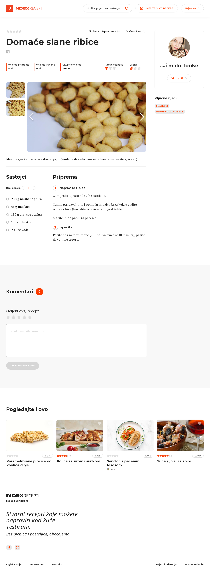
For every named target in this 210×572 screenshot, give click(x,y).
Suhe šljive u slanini (174, 461)
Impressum (36, 564)
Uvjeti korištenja (166, 564)
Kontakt (57, 564)
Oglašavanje (13, 564)
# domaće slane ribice (170, 111)
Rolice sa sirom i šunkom (78, 461)
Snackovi (162, 106)
